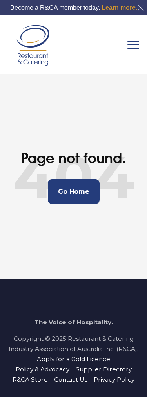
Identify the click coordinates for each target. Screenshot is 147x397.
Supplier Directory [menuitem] (104, 369)
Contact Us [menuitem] (70, 379)
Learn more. (119, 7)
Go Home (73, 191)
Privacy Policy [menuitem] (114, 379)
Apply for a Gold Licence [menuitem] (73, 359)
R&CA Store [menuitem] (30, 379)
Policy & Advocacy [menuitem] (42, 369)
